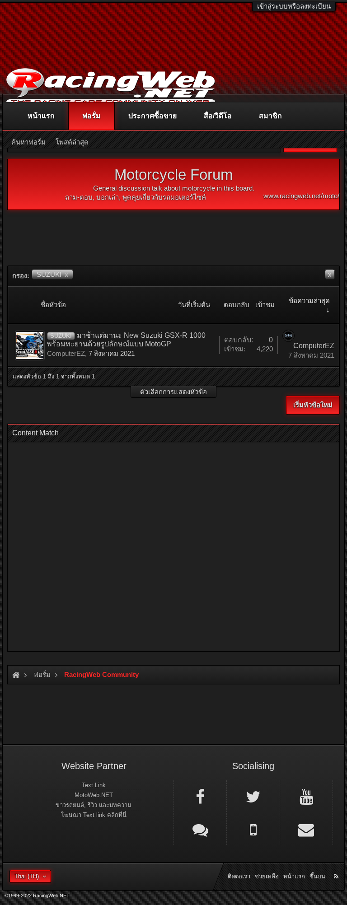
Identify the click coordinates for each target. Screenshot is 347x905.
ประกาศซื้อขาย (152, 116)
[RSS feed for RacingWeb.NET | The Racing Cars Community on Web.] (337, 866)
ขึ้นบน (317, 876)
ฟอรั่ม (91, 116)
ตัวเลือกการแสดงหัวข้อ (173, 392)
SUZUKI (52, 274)
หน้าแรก (41, 116)
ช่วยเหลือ (267, 876)
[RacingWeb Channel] (306, 796)
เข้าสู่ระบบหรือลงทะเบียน (294, 6)
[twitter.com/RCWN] (253, 796)
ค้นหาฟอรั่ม (28, 142)
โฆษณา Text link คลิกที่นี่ (94, 815)
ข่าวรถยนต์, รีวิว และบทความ (93, 805)
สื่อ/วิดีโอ (218, 116)
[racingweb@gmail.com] (306, 829)
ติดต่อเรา (239, 876)
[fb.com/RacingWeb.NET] (200, 796)
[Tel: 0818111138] (253, 829)
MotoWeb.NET (94, 795)
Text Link (94, 785)
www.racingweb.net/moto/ (301, 196)
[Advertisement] (173, 544)
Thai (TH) (26, 876)
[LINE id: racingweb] (200, 829)
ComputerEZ (66, 353)
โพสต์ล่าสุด (72, 142)
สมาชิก (270, 116)
